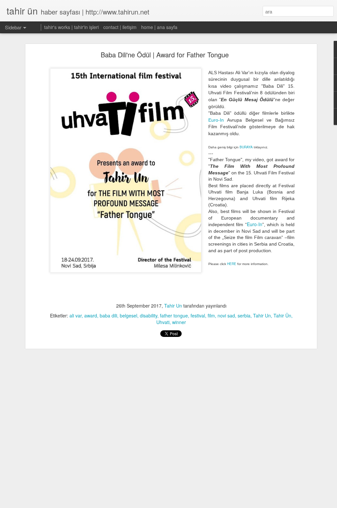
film (211, 315)
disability (148, 315)
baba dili (108, 315)
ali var (75, 315)
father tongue (174, 315)
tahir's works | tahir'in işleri (71, 27)
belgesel (128, 315)
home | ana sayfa (159, 27)
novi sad (226, 315)
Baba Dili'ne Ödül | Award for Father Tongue (165, 54)
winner (179, 322)
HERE (231, 263)
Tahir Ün (282, 315)
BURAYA (246, 147)
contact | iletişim (120, 27)
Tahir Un (173, 305)
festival (198, 315)
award (90, 315)
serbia (244, 315)
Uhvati (162, 322)
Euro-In (216, 120)
